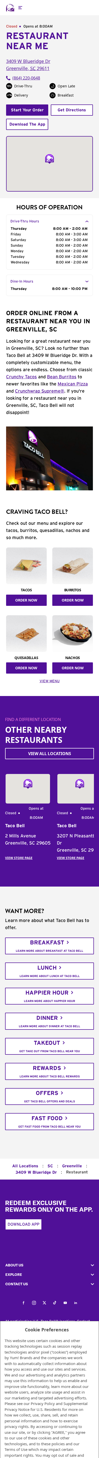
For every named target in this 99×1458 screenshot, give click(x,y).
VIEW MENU (50, 681)
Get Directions (72, 110)
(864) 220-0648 (26, 78)
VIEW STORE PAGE (18, 858)
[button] (49, 1265)
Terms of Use (16, 1449)
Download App (23, 1224)
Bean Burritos (61, 377)
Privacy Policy (43, 1403)
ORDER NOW (26, 600)
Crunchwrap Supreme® (39, 391)
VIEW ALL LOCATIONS (49, 753)
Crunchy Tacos (21, 377)
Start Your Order (27, 110)
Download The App (27, 124)
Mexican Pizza (73, 384)
